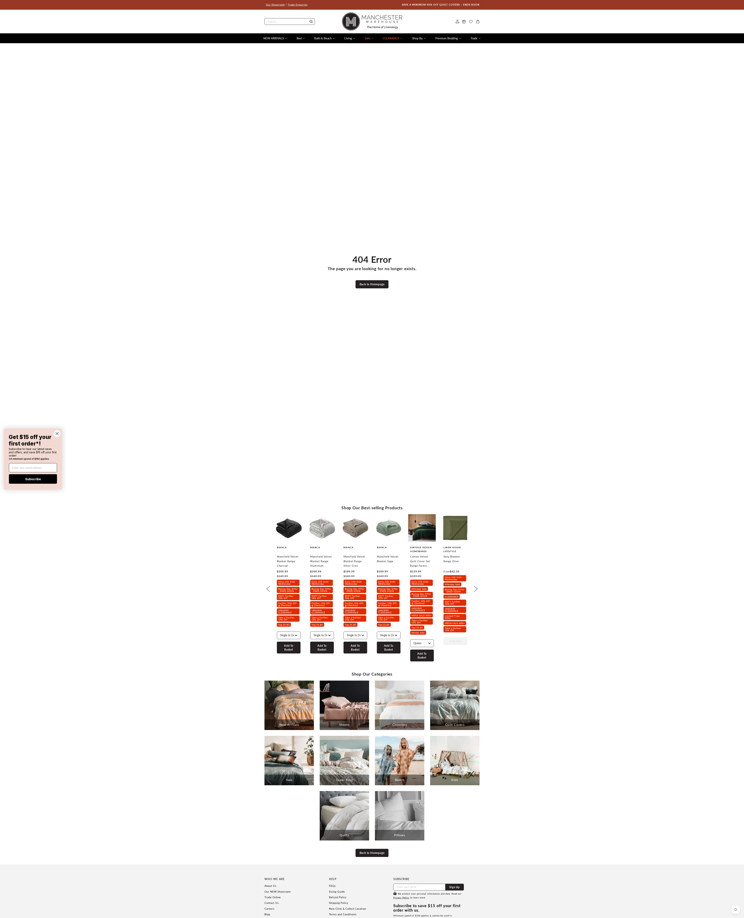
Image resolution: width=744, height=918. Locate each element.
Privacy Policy (401, 897)
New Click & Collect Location (347, 908)
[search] (289, 21)
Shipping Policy (338, 902)
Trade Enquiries (298, 4)
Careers (269, 908)
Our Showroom (275, 4)
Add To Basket (288, 647)
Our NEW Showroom (277, 891)
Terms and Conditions (342, 914)
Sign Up (454, 887)
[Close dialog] (57, 433)
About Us (270, 885)
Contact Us (271, 902)
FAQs (332, 885)
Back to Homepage (372, 284)
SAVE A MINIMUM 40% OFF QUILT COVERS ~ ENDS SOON (441, 4)
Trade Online (272, 897)
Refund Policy (338, 897)
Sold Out (455, 641)
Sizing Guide (337, 891)
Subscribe (33, 479)
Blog (267, 914)
